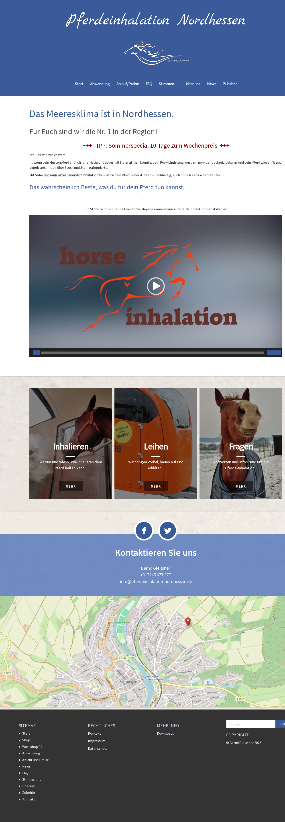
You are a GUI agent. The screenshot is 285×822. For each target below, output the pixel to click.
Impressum (96, 741)
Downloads (165, 733)
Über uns (29, 786)
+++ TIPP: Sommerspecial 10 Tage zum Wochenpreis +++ (156, 145)
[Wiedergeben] (36, 352)
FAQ (25, 773)
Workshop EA (32, 746)
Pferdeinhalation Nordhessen (155, 21)
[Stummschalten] (270, 352)
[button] (156, 286)
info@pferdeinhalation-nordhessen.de (156, 581)
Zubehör (28, 792)
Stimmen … (31, 779)
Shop (26, 740)
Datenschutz (98, 748)
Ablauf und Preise (35, 760)
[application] (155, 286)
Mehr (71, 486)
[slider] (152, 353)
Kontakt (28, 799)
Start (26, 733)
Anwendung (31, 753)
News (26, 766)
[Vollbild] (277, 352)
